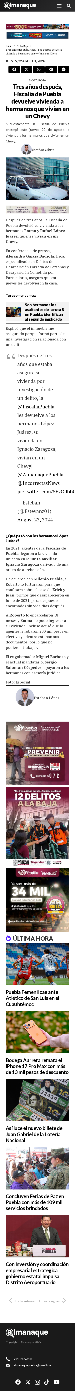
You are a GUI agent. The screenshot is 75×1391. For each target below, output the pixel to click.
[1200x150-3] (37, 209)
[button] (59, 5)
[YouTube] (56, 1382)
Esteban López (43, 149)
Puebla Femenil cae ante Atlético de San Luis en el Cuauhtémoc (32, 998)
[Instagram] (37, 1382)
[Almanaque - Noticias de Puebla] (20, 5)
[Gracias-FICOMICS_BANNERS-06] (37, 35)
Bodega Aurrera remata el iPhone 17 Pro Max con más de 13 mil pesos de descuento (37, 1066)
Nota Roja (37, 80)
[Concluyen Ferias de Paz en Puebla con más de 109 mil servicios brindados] (37, 1168)
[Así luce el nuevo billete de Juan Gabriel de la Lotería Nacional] (37, 1100)
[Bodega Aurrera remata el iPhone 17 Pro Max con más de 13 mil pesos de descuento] (37, 1032)
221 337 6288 (23, 1359)
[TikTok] (46, 1382)
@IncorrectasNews (38, 483)
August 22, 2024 (35, 519)
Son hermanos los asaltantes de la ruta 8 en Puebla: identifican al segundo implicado (44, 312)
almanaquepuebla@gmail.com (33, 1365)
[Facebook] (18, 1382)
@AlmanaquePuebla (40, 474)
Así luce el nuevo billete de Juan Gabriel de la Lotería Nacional (34, 1134)
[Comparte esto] (14, 69)
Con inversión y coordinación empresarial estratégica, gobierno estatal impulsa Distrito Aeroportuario (37, 1273)
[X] (28, 1382)
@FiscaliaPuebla (35, 406)
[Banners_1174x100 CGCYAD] (37, 26)
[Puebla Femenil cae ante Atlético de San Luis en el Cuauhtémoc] (37, 964)
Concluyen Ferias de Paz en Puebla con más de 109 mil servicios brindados (35, 1202)
